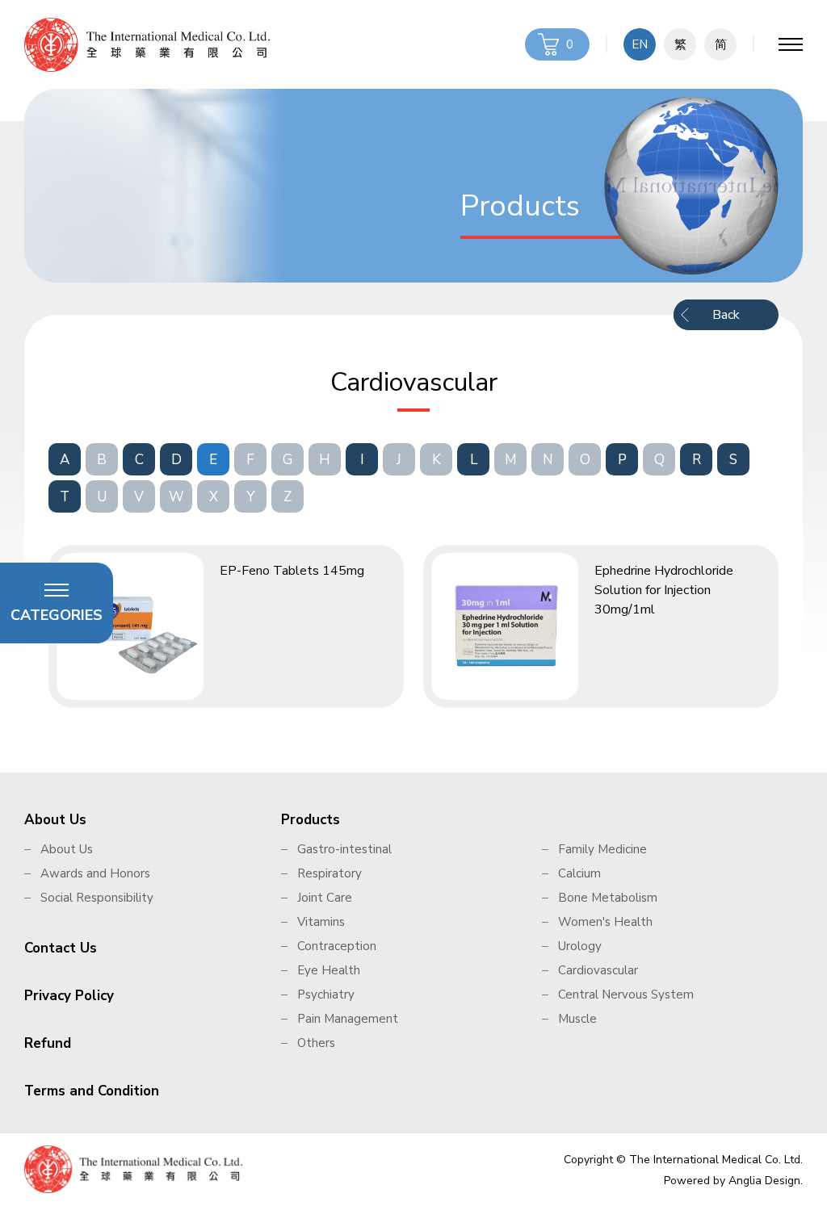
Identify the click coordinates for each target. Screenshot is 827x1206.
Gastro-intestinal (344, 849)
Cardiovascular (598, 970)
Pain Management (347, 1019)
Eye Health (328, 970)
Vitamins (321, 922)
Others (316, 1043)
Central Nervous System (626, 994)
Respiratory (329, 873)
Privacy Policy (69, 995)
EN (640, 44)
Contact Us (60, 948)
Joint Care (324, 898)
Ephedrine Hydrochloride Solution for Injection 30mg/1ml (663, 590)
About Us (55, 819)
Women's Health (605, 922)
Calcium (579, 873)
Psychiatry (326, 994)
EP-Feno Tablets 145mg (292, 571)
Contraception (336, 946)
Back (726, 315)
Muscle (577, 1019)
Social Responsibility (96, 898)
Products (310, 819)
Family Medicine (602, 849)
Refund (47, 1043)
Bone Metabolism (607, 898)
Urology (580, 946)
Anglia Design (764, 1180)
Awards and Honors (95, 873)
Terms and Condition (91, 1091)
